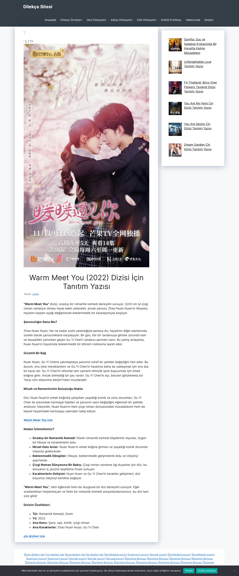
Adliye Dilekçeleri (121, 20)
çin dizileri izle (34, 536)
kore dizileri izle (35, 554)
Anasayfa (50, 20)
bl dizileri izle (95, 554)
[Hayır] (234, 570)
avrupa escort (115, 558)
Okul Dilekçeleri (96, 20)
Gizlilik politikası (207, 570)
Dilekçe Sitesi (37, 6)
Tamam (189, 570)
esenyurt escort (139, 554)
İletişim (209, 20)
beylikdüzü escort (116, 554)
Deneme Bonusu (136, 558)
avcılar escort (158, 554)
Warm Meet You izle (38, 420)
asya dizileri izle (76, 554)
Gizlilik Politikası (171, 20)
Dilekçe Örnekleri (71, 20)
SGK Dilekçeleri (146, 20)
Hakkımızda (193, 20)
